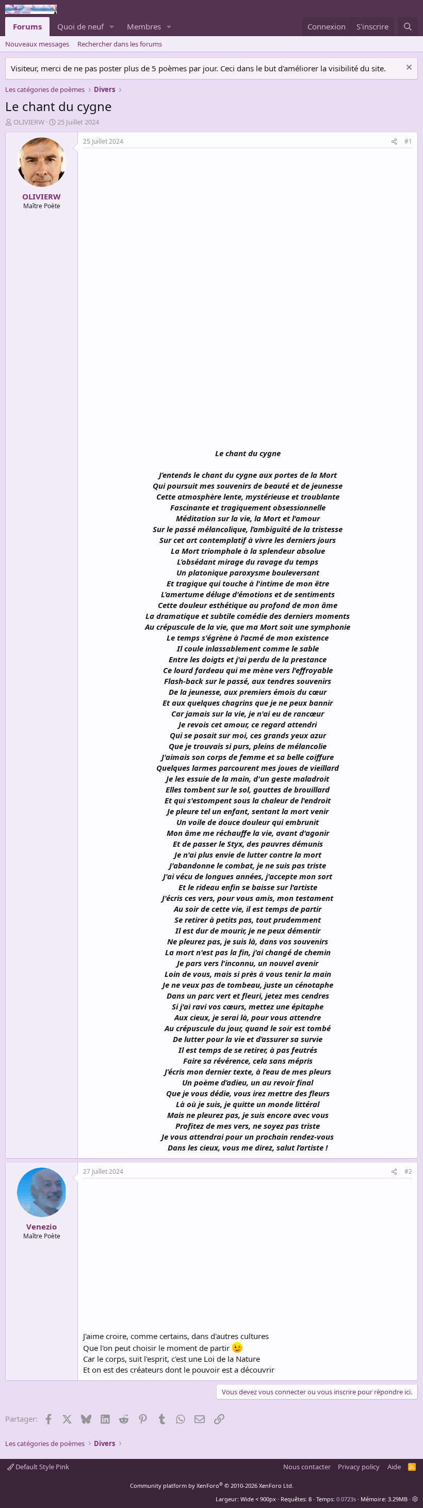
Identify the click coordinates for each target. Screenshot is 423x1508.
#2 (408, 1171)
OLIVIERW (28, 122)
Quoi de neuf (80, 26)
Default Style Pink (41, 1466)
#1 (408, 141)
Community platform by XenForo (212, 1485)
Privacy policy (359, 1466)
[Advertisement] (169, 225)
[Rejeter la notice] (407, 68)
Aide (394, 1466)
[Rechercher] (408, 26)
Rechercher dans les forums (119, 44)
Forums (27, 26)
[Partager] (394, 142)
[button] (112, 26)
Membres (144, 26)
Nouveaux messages (37, 44)
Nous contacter (307, 1466)
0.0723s (346, 1499)
